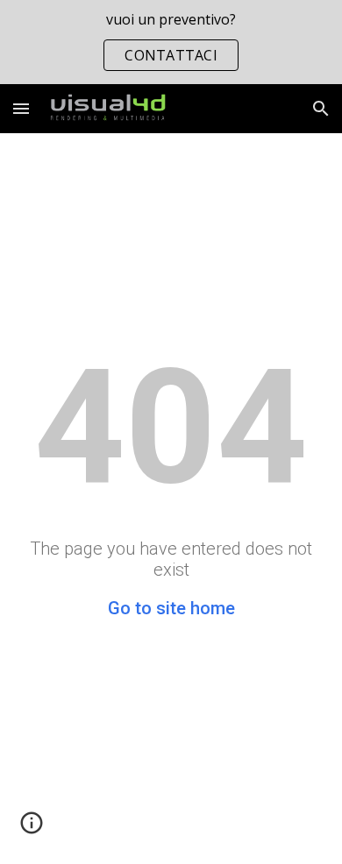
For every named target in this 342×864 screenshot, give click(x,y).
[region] (171, 42)
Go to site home (171, 608)
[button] (21, 108)
